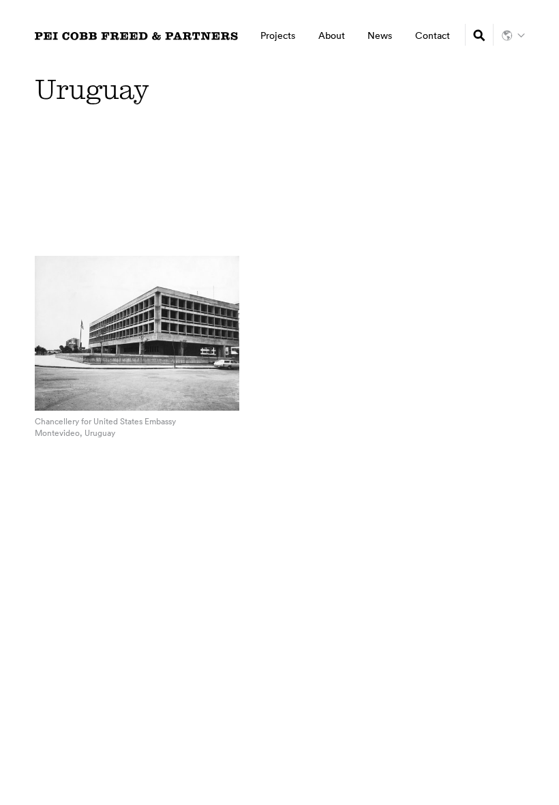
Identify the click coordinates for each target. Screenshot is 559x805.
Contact (432, 35)
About (331, 35)
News (379, 35)
